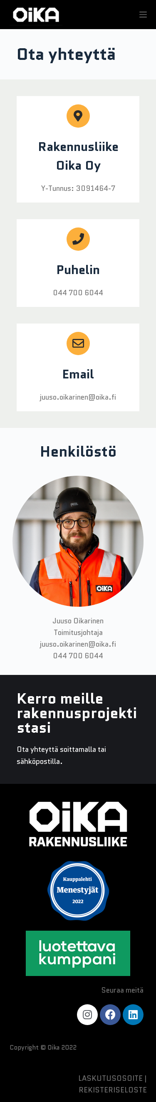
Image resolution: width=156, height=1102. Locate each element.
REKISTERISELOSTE (113, 1090)
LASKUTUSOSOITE (110, 1078)
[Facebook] (110, 1014)
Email (78, 374)
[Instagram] (87, 1014)
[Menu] (143, 14)
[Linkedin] (133, 1014)
